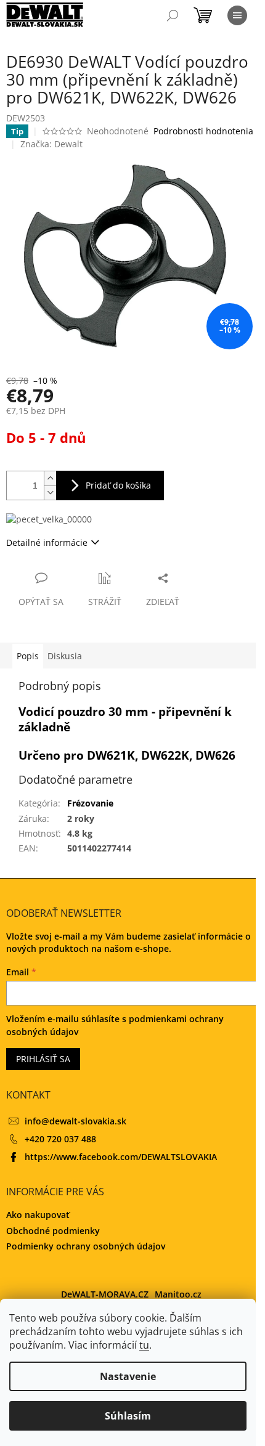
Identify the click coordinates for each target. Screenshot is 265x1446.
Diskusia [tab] (64, 656)
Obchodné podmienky (53, 1231)
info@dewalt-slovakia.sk (75, 1121)
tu (144, 1345)
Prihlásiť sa (43, 1059)
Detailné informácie (47, 542)
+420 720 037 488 (60, 1139)
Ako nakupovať (38, 1215)
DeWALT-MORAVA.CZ (105, 1294)
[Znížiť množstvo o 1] (50, 492)
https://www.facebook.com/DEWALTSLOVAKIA (121, 1157)
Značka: (51, 144)
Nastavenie (128, 1376)
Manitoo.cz (178, 1294)
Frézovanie (90, 803)
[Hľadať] (172, 15)
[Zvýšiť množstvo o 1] (50, 478)
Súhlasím (128, 1416)
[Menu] (237, 15)
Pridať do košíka (118, 485)
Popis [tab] (28, 656)
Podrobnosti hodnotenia (203, 131)
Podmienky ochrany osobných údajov (85, 1246)
